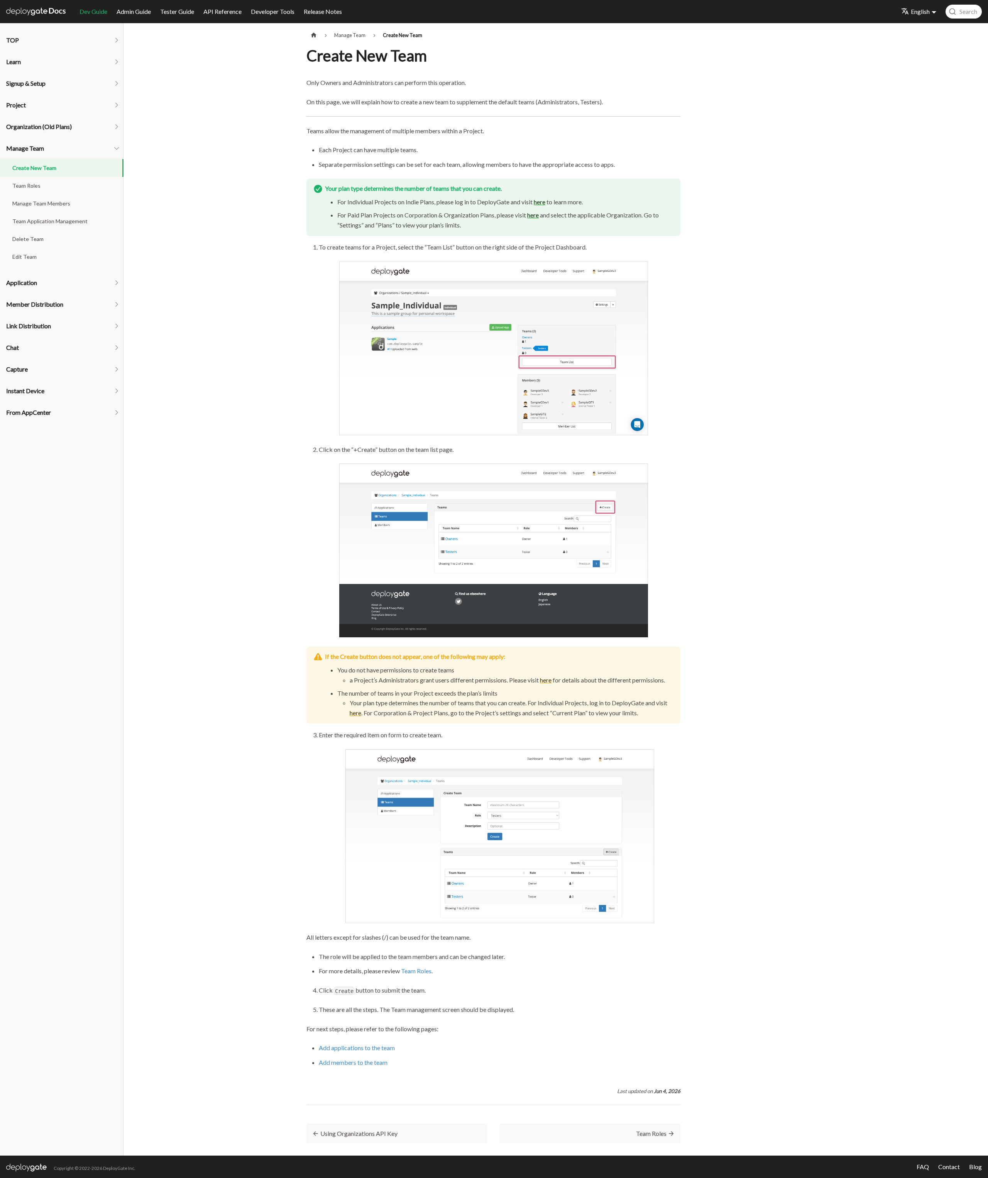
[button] (62, 40)
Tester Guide (177, 11)
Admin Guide (134, 11)
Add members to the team (353, 1062)
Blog (975, 1166)
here (539, 201)
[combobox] (964, 12)
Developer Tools (272, 11)
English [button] (920, 11)
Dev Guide (93, 11)
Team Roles (416, 970)
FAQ (923, 1166)
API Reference (222, 11)
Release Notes (323, 11)
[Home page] (313, 35)
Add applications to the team (357, 1047)
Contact (949, 1166)
